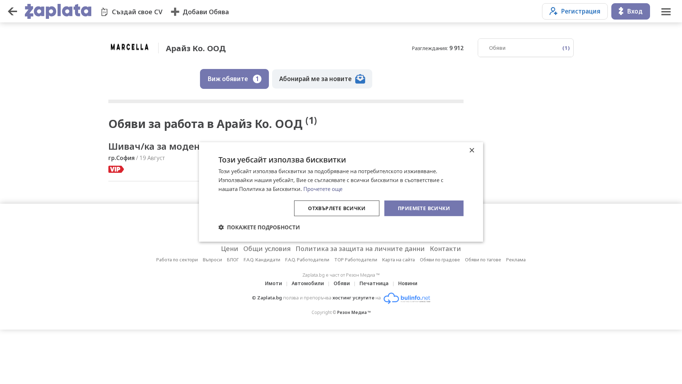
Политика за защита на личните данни (360, 248)
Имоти (273, 283)
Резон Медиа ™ (354, 312)
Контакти (445, 248)
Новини (407, 283)
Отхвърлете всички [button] (337, 207)
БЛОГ (233, 259)
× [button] (471, 150)
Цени (229, 248)
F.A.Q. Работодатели (307, 259)
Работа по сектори (177, 259)
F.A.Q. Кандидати (262, 259)
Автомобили (308, 283)
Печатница (374, 283)
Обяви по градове (440, 259)
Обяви (529, 47)
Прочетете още (322, 188)
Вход (635, 11)
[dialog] (341, 192)
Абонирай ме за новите (315, 79)
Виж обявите (233, 79)
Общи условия (267, 248)
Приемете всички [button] (424, 207)
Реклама (516, 259)
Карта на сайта (398, 259)
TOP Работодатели (355, 259)
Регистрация (580, 11)
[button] (259, 227)
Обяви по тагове (483, 259)
